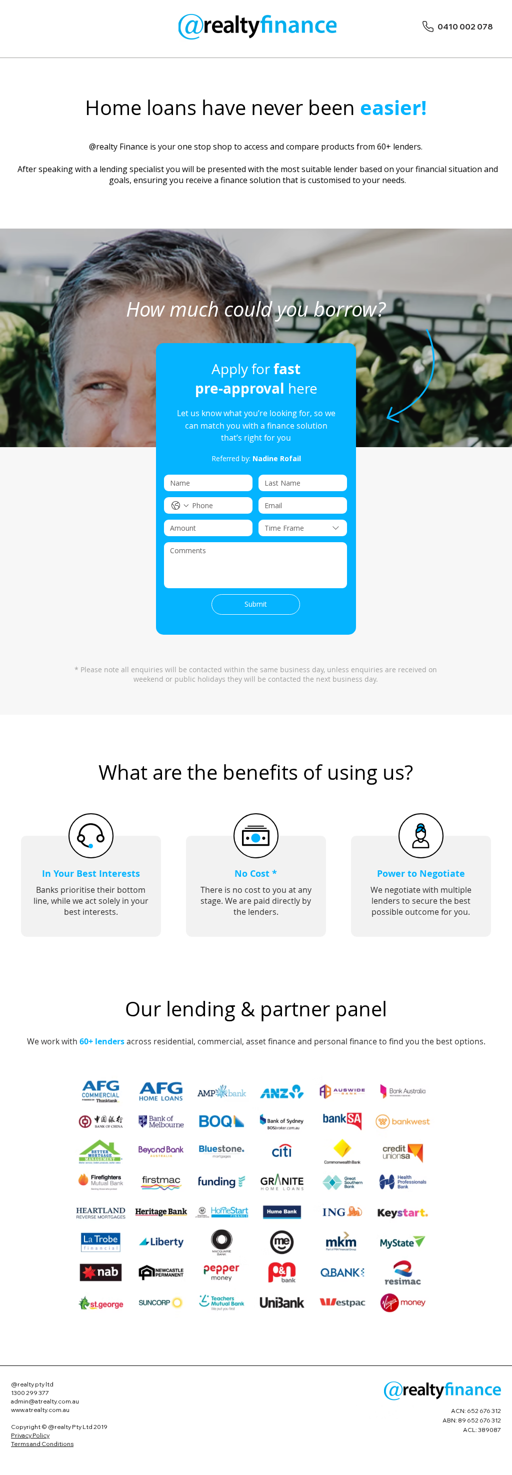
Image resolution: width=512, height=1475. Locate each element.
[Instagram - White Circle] (407, 1412)
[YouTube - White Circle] (391, 1412)
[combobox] (302, 528)
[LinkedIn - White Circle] (361, 1412)
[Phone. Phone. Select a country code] (180, 506)
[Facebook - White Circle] (376, 1412)
